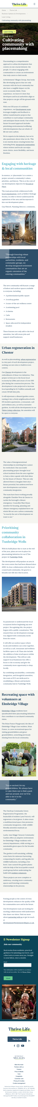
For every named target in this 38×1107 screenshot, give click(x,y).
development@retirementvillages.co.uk (18, 923)
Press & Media (19, 1071)
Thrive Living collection (11, 410)
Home (4, 10)
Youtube (22, 1045)
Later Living (6, 17)
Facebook (14, 1045)
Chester (8, 372)
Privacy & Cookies (19, 1081)
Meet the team (19, 1064)
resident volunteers (18, 873)
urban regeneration (28, 359)
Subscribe (17, 1039)
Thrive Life (13, 10)
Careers (19, 1069)
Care (19, 1074)
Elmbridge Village (9, 711)
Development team (23, 109)
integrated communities (25, 145)
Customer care (19, 1078)
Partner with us (19, 1067)
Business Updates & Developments (14, 13)
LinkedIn (29, 1040)
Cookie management (19, 1083)
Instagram (18, 1045)
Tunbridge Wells (16, 557)
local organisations (9, 194)
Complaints (19, 1076)
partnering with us (15, 917)
